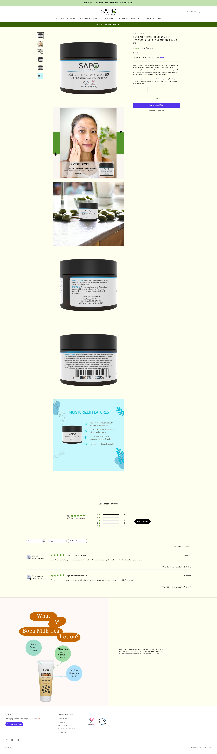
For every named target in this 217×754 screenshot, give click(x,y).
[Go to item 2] (40, 44)
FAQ (159, 18)
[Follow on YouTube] (12, 740)
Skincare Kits (122, 18)
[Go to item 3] (40, 51)
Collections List (136, 18)
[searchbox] (34, 541)
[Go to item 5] (40, 67)
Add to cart (156, 98)
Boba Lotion (109, 18)
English (190, 12)
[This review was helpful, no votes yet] (184, 567)
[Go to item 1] (40, 35)
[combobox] (57, 541)
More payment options (156, 110)
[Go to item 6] (40, 76)
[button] (108, 24)
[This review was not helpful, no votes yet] (188, 567)
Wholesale (150, 18)
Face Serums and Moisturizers (90, 18)
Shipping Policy (63, 725)
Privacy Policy (62, 722)
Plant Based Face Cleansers (65, 18)
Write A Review (142, 521)
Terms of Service (63, 719)
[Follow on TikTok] (18, 740)
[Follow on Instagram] (6, 740)
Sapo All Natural (138, 33)
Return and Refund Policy (66, 729)
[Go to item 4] (40, 59)
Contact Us (62, 732)
